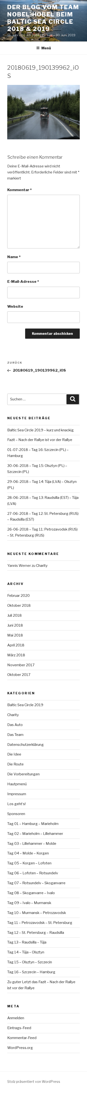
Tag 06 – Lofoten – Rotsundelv (32, 873)
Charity (42, 565)
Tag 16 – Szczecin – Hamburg (31, 972)
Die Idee (14, 754)
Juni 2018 (15, 625)
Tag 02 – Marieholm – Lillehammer (35, 833)
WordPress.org (20, 1048)
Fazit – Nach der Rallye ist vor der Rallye (39, 440)
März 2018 (16, 655)
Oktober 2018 (19, 605)
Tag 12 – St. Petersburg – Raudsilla (35, 932)
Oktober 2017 (18, 675)
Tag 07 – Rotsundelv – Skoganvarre (36, 883)
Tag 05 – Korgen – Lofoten (29, 863)
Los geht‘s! (16, 804)
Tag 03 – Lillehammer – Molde (31, 843)
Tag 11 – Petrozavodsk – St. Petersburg (39, 923)
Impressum (16, 794)
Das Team (15, 735)
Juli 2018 (14, 615)
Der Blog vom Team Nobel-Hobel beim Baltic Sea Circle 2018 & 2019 (43, 18)
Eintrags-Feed (19, 1028)
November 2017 (21, 665)
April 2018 (15, 645)
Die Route (15, 764)
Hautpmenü (17, 784)
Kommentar (19, 190)
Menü (46, 48)
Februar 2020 (18, 595)
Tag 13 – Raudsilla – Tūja (26, 942)
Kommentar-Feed (21, 1038)
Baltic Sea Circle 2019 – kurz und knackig (40, 430)
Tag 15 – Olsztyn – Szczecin (29, 962)
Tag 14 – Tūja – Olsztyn (25, 952)
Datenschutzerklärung (25, 744)
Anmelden (15, 1018)
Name (14, 257)
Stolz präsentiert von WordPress (33, 1081)
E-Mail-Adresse (23, 281)
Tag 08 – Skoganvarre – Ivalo (31, 893)
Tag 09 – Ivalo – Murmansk (29, 903)
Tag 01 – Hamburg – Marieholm (32, 824)
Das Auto (15, 725)
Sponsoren (16, 814)
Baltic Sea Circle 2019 (25, 705)
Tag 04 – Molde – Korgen (28, 853)
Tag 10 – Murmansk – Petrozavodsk (36, 913)
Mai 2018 (15, 635)
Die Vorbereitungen (23, 774)
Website (15, 306)
